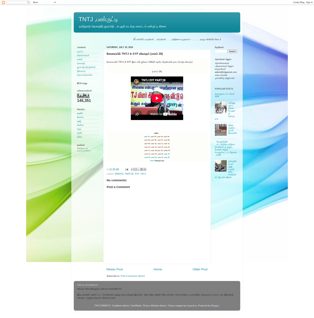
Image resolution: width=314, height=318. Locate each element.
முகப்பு (80, 51)
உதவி (79, 133)
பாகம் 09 (147, 143)
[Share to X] (138, 169)
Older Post (200, 269)
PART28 (129, 174)
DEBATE (119, 174)
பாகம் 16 (167, 147)
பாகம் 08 (166, 140)
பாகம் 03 (160, 136)
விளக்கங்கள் (83, 55)
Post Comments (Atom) (133, 276)
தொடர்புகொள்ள (85, 75)
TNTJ (143, 174)
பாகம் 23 (160, 154)
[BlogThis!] (135, 169)
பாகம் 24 (167, 154)
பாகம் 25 (147, 157)
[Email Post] (126, 169)
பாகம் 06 (153, 140)
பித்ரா (79, 137)
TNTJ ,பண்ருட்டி (98, 19)
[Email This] (132, 169)
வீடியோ (80, 125)
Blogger (215, 305)
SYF (137, 174)
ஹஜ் (79, 121)
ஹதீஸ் (80, 113)
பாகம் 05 (147, 140)
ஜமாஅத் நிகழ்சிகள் (86, 67)
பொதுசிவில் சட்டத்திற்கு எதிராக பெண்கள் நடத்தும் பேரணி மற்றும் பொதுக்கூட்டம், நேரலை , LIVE (226, 148)
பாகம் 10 (153, 143)
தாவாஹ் (81, 63)
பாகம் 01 (146, 136)
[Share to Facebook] (141, 169)
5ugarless (192, 305)
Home (158, 269)
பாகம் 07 (160, 140)
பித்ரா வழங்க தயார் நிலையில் (232, 129)
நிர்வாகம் (81, 71)
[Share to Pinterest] (145, 169)
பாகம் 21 (147, 154)
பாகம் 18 (153, 150)
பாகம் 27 (160, 157)
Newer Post (114, 269)
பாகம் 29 (153, 160)
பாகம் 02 (153, 136)
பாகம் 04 (166, 136)
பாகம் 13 (147, 147)
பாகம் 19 (159, 150)
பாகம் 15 (160, 147)
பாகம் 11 (160, 143)
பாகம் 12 (166, 143)
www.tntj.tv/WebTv (84, 151)
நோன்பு (80, 117)
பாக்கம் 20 (166, 150)
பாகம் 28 (167, 157)
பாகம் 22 (154, 154)
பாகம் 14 (154, 147)
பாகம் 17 (147, 150)
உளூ (79, 129)
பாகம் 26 (154, 157)
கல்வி (79, 59)
